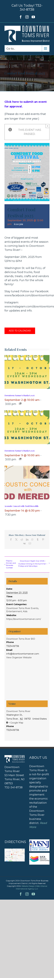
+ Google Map (15, 722)
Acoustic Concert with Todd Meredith (21, 506)
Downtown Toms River (18, 711)
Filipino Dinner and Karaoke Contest (11, 564)
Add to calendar (20, 331)
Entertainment (14, 611)
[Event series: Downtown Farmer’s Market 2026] (20, 403)
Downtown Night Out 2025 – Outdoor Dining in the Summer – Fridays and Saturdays (32, 563)
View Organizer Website (19, 657)
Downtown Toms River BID (20, 639)
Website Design (28, 886)
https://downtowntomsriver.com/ (23, 619)
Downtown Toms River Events (22, 608)
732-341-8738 (31, 7)
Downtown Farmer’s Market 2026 (19, 395)
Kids (25, 611)
